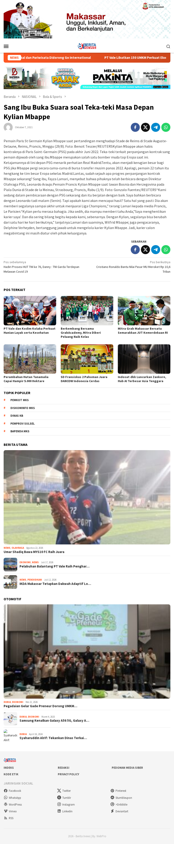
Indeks (9, 768)
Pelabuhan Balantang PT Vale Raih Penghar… (54, 566)
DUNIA (7, 702)
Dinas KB (16, 416)
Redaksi (63, 768)
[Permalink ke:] (8, 127)
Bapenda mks (19, 431)
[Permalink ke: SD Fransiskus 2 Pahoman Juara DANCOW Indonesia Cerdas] (87, 359)
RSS (11, 818)
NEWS (7, 547)
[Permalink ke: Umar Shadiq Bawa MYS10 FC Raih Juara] (87, 497)
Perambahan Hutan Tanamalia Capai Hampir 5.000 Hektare (26, 379)
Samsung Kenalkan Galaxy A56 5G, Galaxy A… (54, 721)
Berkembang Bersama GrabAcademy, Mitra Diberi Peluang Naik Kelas (81, 332)
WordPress (15, 804)
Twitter (66, 791)
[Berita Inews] (87, 46)
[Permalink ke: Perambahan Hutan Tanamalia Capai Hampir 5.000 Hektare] (30, 359)
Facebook (15, 791)
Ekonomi (25, 562)
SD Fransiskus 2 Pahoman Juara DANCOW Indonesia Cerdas (84, 379)
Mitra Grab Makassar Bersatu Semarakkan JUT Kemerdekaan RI (143, 330)
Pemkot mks (19, 400)
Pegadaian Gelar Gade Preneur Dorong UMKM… (40, 706)
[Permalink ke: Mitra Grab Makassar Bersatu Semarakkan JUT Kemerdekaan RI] (144, 310)
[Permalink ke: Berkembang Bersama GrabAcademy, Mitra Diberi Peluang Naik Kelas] (87, 310)
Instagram (68, 804)
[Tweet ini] (145, 127)
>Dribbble (121, 804)
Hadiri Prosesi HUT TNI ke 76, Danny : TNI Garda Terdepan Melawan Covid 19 (41, 267)
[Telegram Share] (155, 127)
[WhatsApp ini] (165, 127)
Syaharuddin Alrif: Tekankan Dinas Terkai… (53, 738)
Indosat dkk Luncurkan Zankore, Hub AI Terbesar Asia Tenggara (142, 379)
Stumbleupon (124, 798)
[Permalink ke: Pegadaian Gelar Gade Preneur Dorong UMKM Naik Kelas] (87, 651)
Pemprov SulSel (22, 424)
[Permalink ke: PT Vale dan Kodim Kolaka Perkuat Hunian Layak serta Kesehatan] (30, 310)
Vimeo (13, 811)
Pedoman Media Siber (127, 768)
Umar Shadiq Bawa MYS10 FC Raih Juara (34, 552)
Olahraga (18, 547)
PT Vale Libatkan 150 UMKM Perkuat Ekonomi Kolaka (120, 58)
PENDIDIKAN (34, 579)
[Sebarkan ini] (135, 127)
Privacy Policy (68, 774)
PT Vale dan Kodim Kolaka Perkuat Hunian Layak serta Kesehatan (30, 330)
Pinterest (121, 791)
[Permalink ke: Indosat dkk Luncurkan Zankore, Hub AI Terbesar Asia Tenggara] (144, 359)
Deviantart (122, 811)
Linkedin (67, 811)
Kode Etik (11, 774)
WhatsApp (15, 798)
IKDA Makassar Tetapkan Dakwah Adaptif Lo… (55, 584)
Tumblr (66, 798)
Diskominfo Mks (22, 408)
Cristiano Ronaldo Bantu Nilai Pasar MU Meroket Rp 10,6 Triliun (133, 267)
